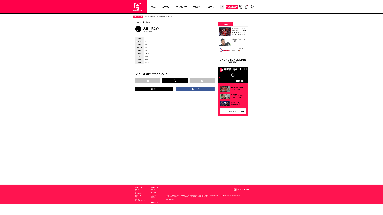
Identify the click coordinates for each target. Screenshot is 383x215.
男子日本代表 (138, 193)
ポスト (156, 89)
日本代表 (165, 6)
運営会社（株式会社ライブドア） (200, 196)
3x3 (210, 6)
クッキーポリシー (236, 195)
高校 (136, 196)
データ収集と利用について (216, 195)
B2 (135, 192)
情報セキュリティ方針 (204, 195)
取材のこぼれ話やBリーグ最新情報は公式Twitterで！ (159, 16)
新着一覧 (137, 189)
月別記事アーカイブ (170, 199)
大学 (136, 197)
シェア (197, 89)
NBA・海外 (196, 6)
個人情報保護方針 (194, 195)
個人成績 (153, 197)
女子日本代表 (138, 195)
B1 (135, 190)
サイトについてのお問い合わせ (173, 195)
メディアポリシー (227, 195)
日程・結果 (153, 195)
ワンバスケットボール (140, 200)
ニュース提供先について (186, 196)
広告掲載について (185, 195)
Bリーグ (153, 6)
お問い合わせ (154, 202)
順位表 (152, 196)
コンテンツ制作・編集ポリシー (173, 196)
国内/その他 (137, 199)
